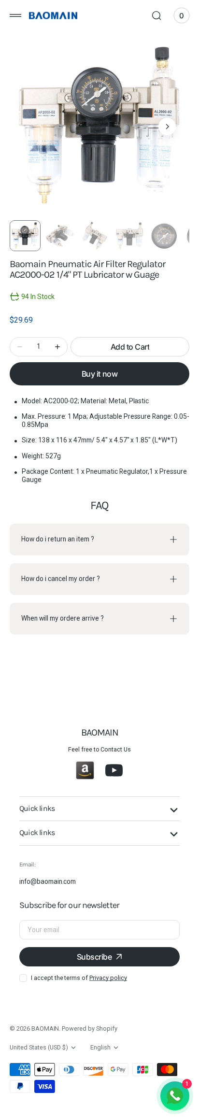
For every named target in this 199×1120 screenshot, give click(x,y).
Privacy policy (108, 977)
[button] (15, 15)
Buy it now (99, 374)
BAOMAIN (45, 1028)
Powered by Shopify (89, 1028)
